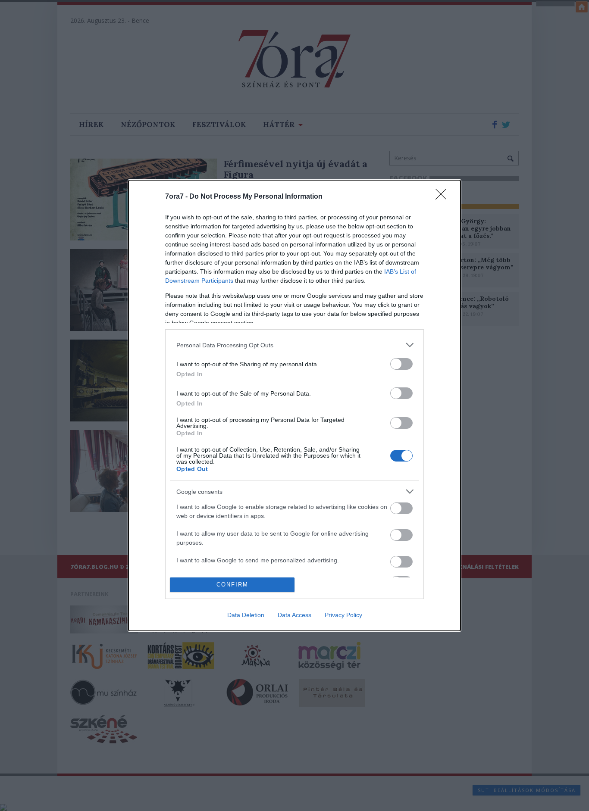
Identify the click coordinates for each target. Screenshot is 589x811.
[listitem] (294, 344)
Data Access (294, 614)
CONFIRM (232, 584)
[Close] (443, 197)
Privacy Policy (343, 614)
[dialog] (294, 405)
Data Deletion (245, 614)
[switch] (401, 364)
